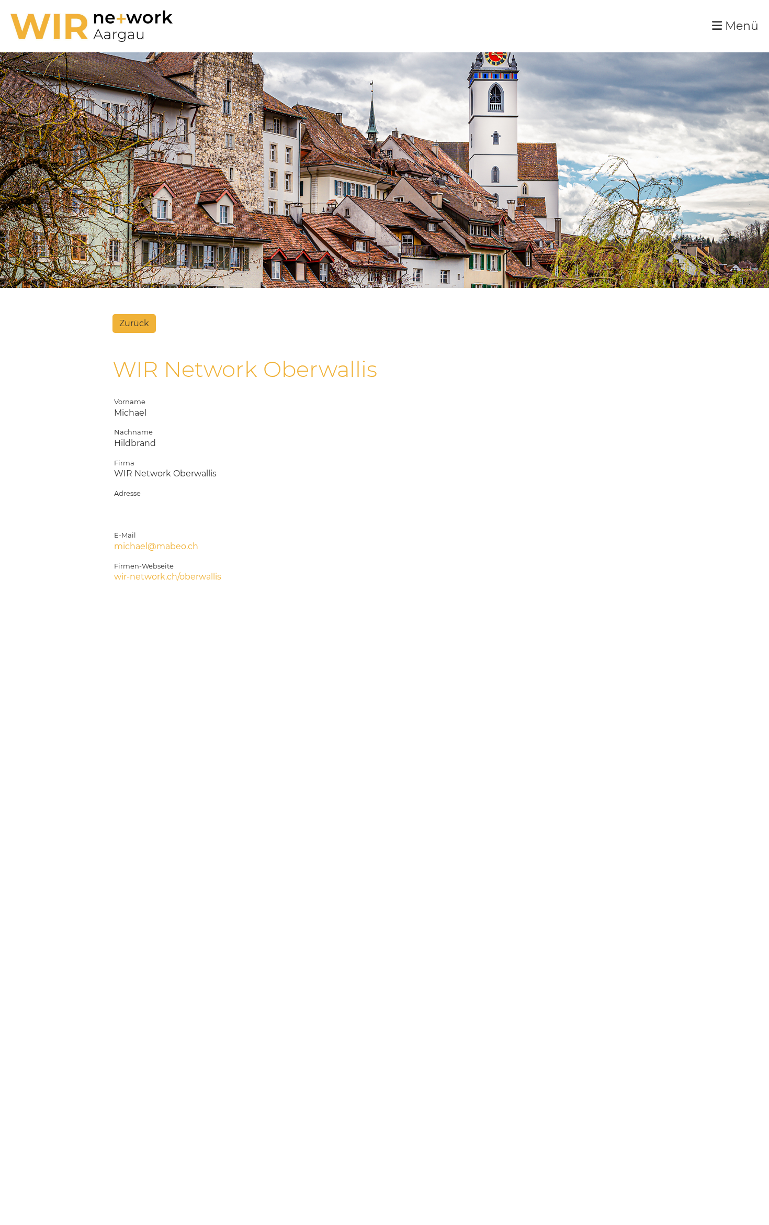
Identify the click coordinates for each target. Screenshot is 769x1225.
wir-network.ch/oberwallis (167, 577)
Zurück (134, 323)
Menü (740, 26)
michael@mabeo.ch (156, 546)
